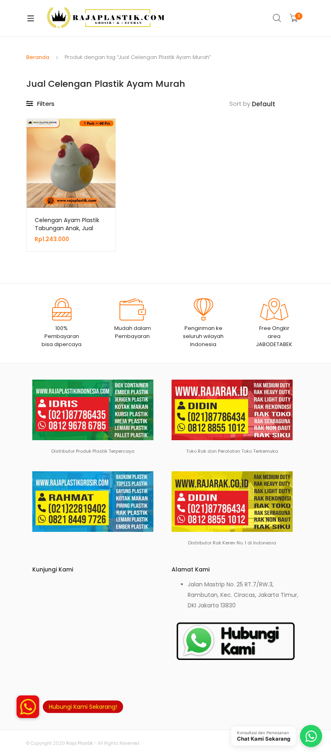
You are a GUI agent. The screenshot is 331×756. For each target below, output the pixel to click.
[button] (28, 706)
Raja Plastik (79, 743)
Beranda (37, 57)
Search (277, 18)
